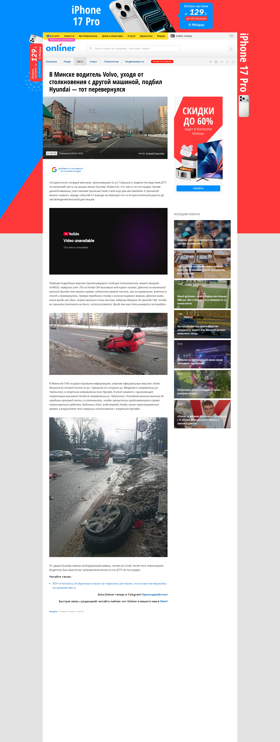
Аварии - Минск (76, 611)
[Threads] (233, 61)
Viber (163, 601)
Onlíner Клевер (184, 35)
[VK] (222, 61)
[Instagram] (216, 61)
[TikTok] (227, 61)
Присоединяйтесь (154, 594)
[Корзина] (231, 48)
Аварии (53, 611)
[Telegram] (210, 61)
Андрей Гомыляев (155, 153)
